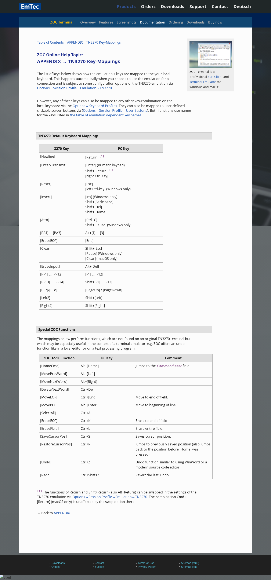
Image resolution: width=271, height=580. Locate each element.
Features (106, 22)
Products (126, 6)
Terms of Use (146, 563)
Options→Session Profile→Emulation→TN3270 (74, 88)
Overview (88, 22)
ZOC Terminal (61, 22)
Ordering (176, 22)
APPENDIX (75, 42)
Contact (220, 6)
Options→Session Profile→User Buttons (115, 110)
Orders (148, 6)
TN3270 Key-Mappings (103, 42)
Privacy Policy (147, 566)
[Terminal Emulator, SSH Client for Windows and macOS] (30, 9)
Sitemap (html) (190, 563)
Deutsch (242, 6)
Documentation (152, 22)
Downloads (172, 6)
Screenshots (127, 22)
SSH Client (215, 77)
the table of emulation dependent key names (105, 115)
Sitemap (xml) (189, 566)
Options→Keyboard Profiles (95, 105)
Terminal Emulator (202, 82)
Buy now (215, 22)
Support (197, 6)
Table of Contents (50, 42)
